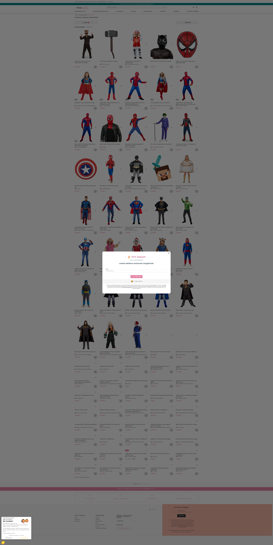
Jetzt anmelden (136, 276)
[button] (3, 542)
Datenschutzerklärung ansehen (9, 533)
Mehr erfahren (9, 537)
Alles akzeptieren (24, 537)
